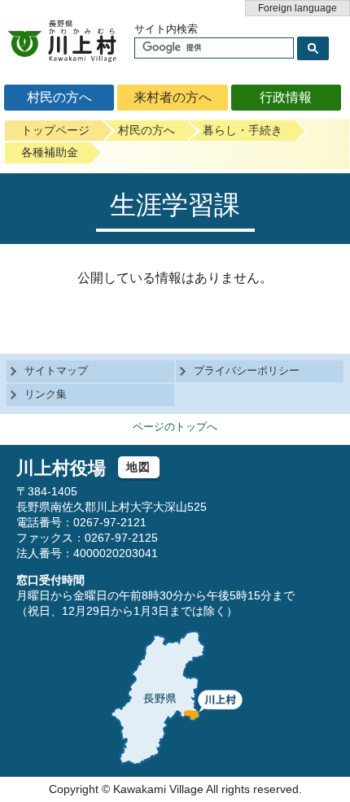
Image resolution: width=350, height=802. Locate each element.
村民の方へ (59, 97)
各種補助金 (49, 152)
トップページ (55, 130)
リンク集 (45, 394)
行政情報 (286, 97)
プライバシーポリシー (247, 370)
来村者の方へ (172, 97)
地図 (138, 466)
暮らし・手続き (242, 130)
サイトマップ (56, 370)
